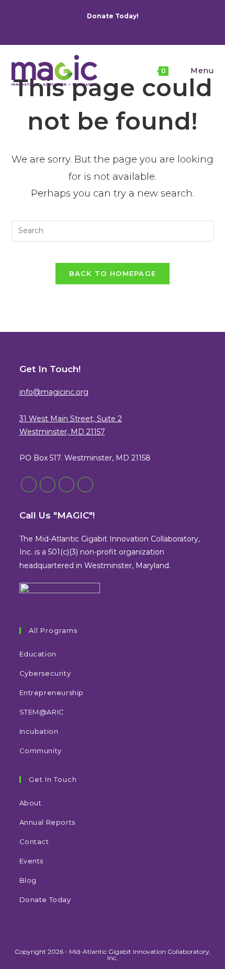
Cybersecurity (45, 673)
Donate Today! (113, 16)
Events (31, 861)
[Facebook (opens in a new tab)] (105, 26)
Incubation (39, 731)
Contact (34, 841)
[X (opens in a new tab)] (94, 26)
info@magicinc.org (53, 392)
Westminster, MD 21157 (62, 431)
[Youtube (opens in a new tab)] (129, 26)
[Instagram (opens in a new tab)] (117, 26)
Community (40, 750)
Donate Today (45, 899)
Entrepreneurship (51, 692)
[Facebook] (47, 484)
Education (38, 654)
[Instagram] (66, 484)
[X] (29, 484)
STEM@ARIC (41, 712)
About (30, 803)
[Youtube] (85, 484)
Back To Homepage (112, 273)
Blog (28, 880)
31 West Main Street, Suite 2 (70, 418)
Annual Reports (47, 822)
